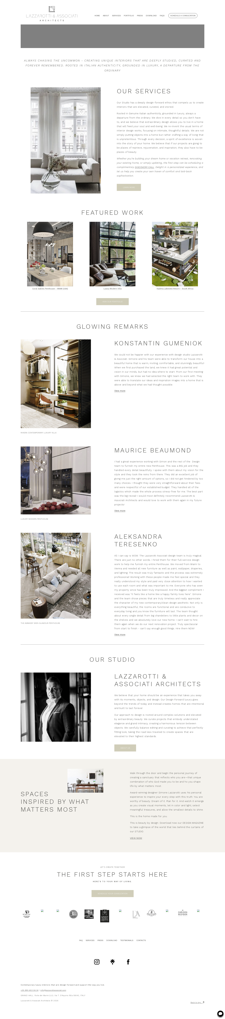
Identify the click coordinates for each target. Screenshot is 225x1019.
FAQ (81, 940)
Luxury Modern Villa (112, 289)
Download (151, 16)
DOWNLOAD (111, 940)
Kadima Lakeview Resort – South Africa (175, 289)
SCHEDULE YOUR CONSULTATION (113, 894)
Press (140, 16)
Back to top (197, 1002)
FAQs (162, 16)
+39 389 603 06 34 (29, 990)
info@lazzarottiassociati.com (53, 990)
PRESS (100, 940)
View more (119, 390)
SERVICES (90, 940)
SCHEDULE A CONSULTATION (182, 16)
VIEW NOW (136, 838)
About (106, 16)
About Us (125, 748)
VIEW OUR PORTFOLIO (112, 302)
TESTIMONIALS (126, 940)
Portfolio (129, 16)
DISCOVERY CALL (144, 167)
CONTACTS (141, 940)
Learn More (129, 187)
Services (116, 16)
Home (97, 16)
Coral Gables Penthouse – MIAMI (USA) (50, 289)
